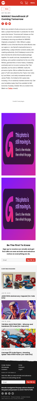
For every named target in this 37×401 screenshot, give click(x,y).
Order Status (6, 365)
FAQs (20, 365)
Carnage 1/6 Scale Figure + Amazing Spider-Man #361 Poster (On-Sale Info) (17, 354)
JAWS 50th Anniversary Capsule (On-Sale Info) (18, 297)
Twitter (10, 88)
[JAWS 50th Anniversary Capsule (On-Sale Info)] (18, 281)
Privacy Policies (15, 397)
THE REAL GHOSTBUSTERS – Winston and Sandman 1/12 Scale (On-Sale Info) (17, 325)
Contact (21, 367)
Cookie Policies (25, 397)
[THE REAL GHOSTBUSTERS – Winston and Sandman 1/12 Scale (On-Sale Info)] (18, 309)
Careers (4, 369)
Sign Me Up (31, 260)
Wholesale (5, 367)
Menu (33, 3)
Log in (20, 369)
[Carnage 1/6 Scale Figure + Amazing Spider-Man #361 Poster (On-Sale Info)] (18, 338)
